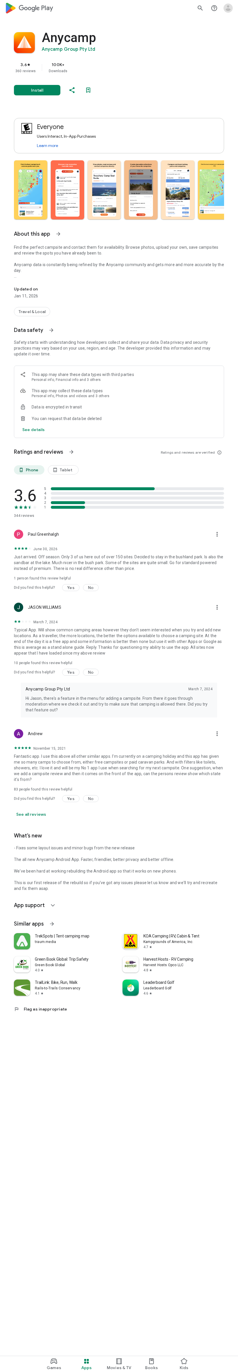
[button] (30, 189)
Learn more (47, 145)
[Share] (72, 90)
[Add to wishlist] (88, 90)
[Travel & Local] (32, 311)
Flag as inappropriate (40, 1009)
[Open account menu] (228, 8)
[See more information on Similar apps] (52, 924)
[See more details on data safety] (33, 430)
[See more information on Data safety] (51, 330)
